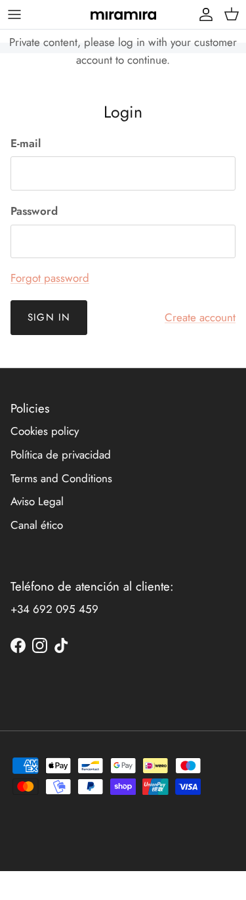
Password (34, 211)
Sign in (49, 317)
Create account (200, 317)
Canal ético (36, 525)
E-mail (25, 143)
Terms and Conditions (61, 478)
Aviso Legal (37, 501)
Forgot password (49, 278)
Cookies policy (44, 431)
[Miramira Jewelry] (123, 14)
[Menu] (14, 14)
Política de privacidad (60, 454)
